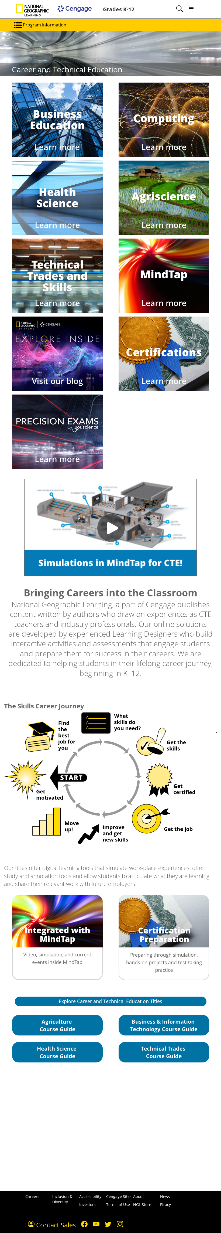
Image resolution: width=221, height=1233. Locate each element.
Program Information (44, 25)
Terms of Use (118, 1204)
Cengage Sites (119, 1196)
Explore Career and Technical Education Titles (110, 1001)
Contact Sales (55, 1224)
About (138, 1196)
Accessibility (90, 1196)
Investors (87, 1204)
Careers (32, 1196)
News (165, 1196)
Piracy (165, 1204)
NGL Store (142, 1204)
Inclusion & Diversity (62, 1199)
